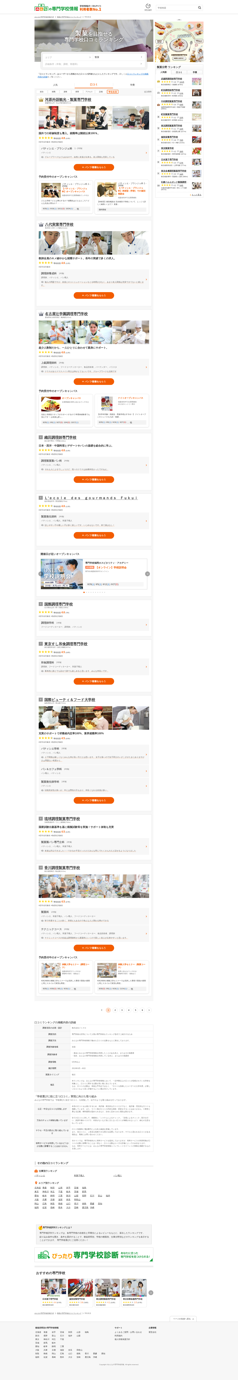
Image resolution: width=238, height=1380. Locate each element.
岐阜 (44, 1195)
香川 (76, 1203)
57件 (181, 93)
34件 (181, 174)
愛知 (36, 1195)
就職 (53, 92)
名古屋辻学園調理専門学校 (66, 314)
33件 (181, 129)
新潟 (68, 1195)
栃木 (68, 1191)
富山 (100, 1195)
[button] (84, 592)
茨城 (76, 1191)
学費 (132, 85)
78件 (181, 140)
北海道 (37, 1187)
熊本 (60, 1207)
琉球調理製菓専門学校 (62, 819)
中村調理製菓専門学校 (171, 101)
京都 (52, 1199)
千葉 (60, 1191)
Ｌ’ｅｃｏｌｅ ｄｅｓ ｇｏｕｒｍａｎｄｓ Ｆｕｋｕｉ (91, 498)
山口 (68, 1203)
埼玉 (52, 1191)
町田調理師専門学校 (170, 90)
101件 (182, 82)
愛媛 (92, 1203)
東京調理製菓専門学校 (171, 125)
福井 (108, 1195)
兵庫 (44, 1199)
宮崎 (76, 1207)
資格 (65, 92)
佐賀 (44, 1207)
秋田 (52, 1187)
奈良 (68, 1199)
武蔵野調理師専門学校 (171, 79)
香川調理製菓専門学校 (62, 868)
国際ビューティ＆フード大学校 (69, 700)
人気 (55, 85)
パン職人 (117, 1175)
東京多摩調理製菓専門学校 (173, 171)
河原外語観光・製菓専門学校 (68, 99)
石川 (92, 1195)
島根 (60, 1203)
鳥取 (52, 1203)
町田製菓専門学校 (169, 114)
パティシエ (39, 1175)
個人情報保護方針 (122, 1339)
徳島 (84, 1203)
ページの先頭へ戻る (182, 1319)
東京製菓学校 (167, 148)
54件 (181, 185)
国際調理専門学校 (58, 604)
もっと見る (196, 195)
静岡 (52, 1195)
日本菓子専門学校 (169, 159)
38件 (181, 151)
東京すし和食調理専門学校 (65, 644)
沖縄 (92, 1207)
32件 (181, 118)
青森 (44, 1187)
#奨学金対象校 (44, 142)
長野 (84, 1195)
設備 (101, 92)
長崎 (52, 1207)
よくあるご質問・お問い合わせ (128, 1332)
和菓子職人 (79, 1175)
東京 (36, 1191)
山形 (60, 1187)
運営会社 (152, 1332)
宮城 (76, 1187)
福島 (84, 1187)
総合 (42, 92)
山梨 (76, 1195)
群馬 (84, 1191)
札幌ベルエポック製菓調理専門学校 (178, 182)
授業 (77, 92)
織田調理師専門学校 (60, 437)
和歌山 (77, 1199)
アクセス (89, 92)
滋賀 (60, 1199)
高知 (100, 1203)
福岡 (36, 1207)
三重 (60, 1195)
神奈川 (45, 1191)
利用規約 (118, 1336)
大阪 (36, 1199)
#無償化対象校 (57, 142)
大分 (68, 1207)
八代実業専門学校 (59, 224)
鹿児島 (85, 1207)
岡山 (36, 1203)
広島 (44, 1203)
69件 (181, 105)
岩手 (68, 1187)
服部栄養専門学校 (169, 137)
